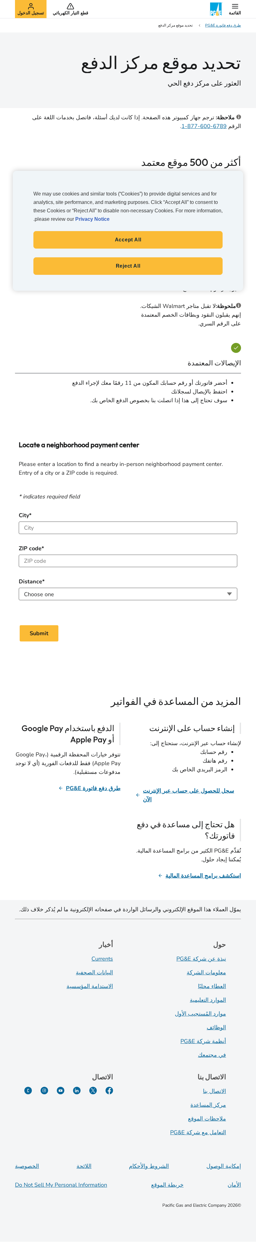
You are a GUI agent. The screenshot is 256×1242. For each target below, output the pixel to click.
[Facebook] (109, 1090)
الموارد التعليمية (208, 1000)
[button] (235, 9)
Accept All (128, 239)
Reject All (128, 266)
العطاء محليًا (212, 986)
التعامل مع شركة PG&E (198, 1132)
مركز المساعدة (208, 1105)
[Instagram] (44, 1090)
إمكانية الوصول (223, 1166)
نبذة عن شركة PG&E (201, 958)
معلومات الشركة (206, 972)
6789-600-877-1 (204, 126)
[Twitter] (93, 1090)
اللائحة (83, 1166)
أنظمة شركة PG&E (203, 1041)
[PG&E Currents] (28, 1090)
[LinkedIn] (76, 1090)
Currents (102, 958)
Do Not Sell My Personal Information (61, 1185)
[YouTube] (60, 1090)
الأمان (234, 1185)
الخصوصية (27, 1166)
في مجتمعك (212, 1055)
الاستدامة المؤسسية (89, 986)
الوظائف (216, 1027)
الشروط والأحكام (149, 1166)
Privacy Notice (92, 219)
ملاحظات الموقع (207, 1118)
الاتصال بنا (214, 1091)
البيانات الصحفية (94, 972)
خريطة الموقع (167, 1185)
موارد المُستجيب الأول (200, 1013)
